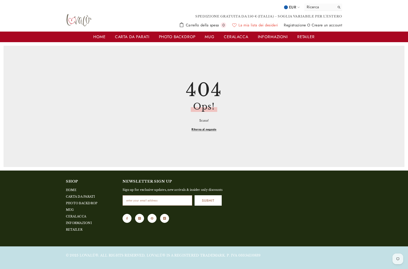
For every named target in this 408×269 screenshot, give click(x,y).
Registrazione (295, 25)
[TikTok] (164, 218)
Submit (208, 200)
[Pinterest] (152, 218)
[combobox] (318, 7)
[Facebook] (127, 218)
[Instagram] (139, 218)
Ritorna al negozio (203, 129)
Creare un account (327, 25)
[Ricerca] (323, 7)
